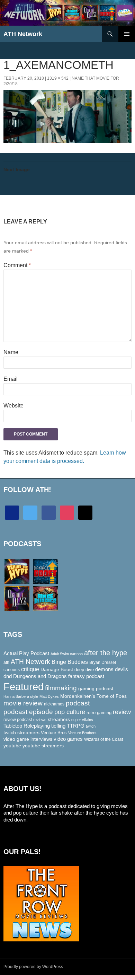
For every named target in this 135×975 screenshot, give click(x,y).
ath (6, 662)
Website (13, 406)
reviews (39, 720)
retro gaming (99, 712)
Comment (17, 265)
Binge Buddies (70, 662)
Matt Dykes (49, 696)
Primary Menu (126, 34)
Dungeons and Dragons (40, 676)
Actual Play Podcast (26, 653)
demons (104, 669)
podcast (78, 703)
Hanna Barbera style (20, 696)
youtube (12, 745)
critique (30, 669)
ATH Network (22, 33)
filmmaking (61, 688)
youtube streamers (43, 745)
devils (121, 669)
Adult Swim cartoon (67, 654)
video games (68, 739)
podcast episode (28, 711)
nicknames (54, 704)
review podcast (17, 719)
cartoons (11, 669)
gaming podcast (95, 688)
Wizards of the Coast (103, 739)
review (122, 711)
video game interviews (27, 739)
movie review (23, 703)
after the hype (105, 653)
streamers (59, 719)
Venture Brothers (82, 733)
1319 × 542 (58, 78)
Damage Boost (56, 669)
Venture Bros (54, 732)
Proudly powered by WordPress (33, 966)
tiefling (58, 726)
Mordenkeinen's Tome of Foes (93, 696)
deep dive (84, 669)
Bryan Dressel (102, 662)
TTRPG (75, 726)
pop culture (69, 711)
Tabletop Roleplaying (26, 726)
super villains (82, 720)
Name (10, 352)
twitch (91, 726)
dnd (7, 676)
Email (10, 379)
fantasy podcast (86, 676)
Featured (23, 686)
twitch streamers (21, 732)
